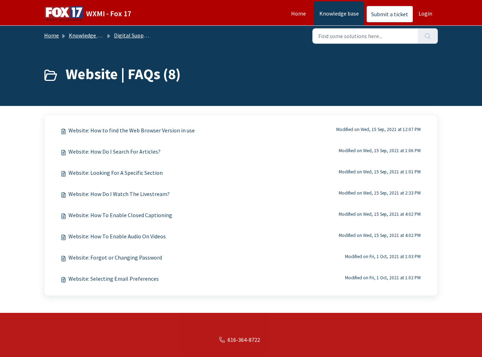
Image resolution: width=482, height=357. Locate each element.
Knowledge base (339, 13)
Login (425, 13)
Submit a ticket (389, 14)
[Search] (428, 36)
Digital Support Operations (147, 35)
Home (298, 13)
